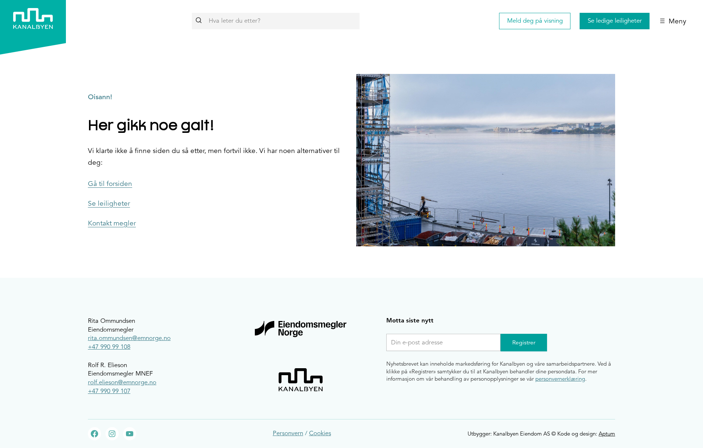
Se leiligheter (109, 203)
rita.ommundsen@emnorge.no (129, 338)
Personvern (288, 433)
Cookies (320, 433)
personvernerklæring (560, 378)
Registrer (523, 342)
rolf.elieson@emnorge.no (122, 382)
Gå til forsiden (110, 184)
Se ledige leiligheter (615, 21)
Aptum (607, 433)
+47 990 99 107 (109, 391)
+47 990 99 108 (109, 347)
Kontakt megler (112, 223)
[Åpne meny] (673, 21)
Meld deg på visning (535, 21)
